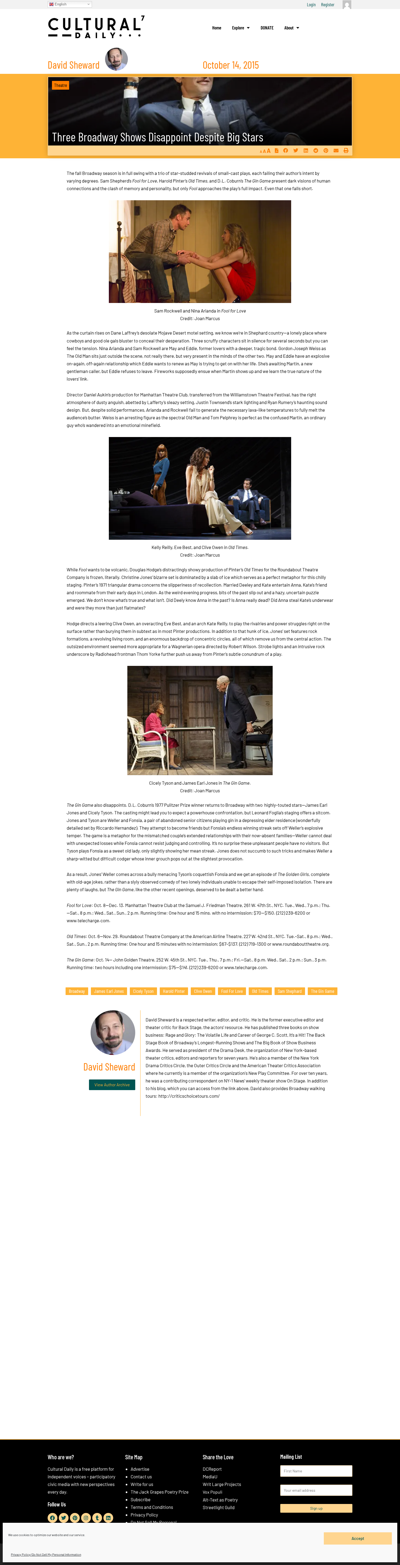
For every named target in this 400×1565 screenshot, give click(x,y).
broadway (77, 991)
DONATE (267, 27)
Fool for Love (232, 991)
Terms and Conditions (152, 1507)
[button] (285, 150)
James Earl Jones (109, 991)
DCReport (212, 1469)
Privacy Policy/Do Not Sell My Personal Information (46, 1554)
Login (311, 4)
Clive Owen (203, 991)
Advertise (140, 1469)
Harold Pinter (174, 991)
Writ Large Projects (222, 1484)
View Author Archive (112, 1084)
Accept (358, 1538)
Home (216, 27)
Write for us (142, 1484)
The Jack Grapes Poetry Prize (160, 1491)
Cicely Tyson (143, 991)
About (289, 27)
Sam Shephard (290, 991)
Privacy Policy (144, 1514)
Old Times (260, 991)
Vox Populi (212, 1491)
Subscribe (140, 1499)
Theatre (60, 85)
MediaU (210, 1476)
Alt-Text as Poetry (220, 1499)
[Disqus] (200, 1203)
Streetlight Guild (219, 1507)
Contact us (141, 1476)
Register (327, 4)
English (60, 4)
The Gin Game (322, 991)
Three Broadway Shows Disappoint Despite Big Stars (157, 136)
